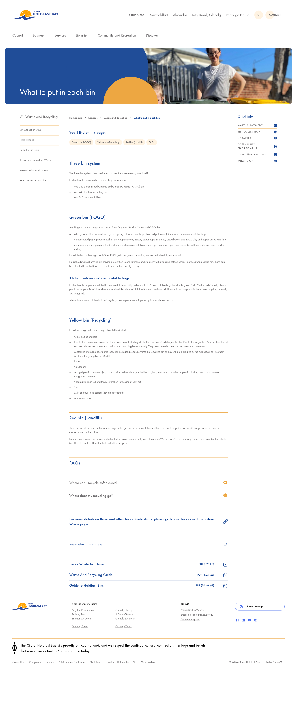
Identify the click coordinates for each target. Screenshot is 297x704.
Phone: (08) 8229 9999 (193, 610)
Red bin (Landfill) (134, 142)
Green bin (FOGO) (81, 142)
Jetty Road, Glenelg (206, 14)
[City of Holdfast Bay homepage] (35, 14)
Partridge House (237, 14)
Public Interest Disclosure (72, 662)
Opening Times (80, 626)
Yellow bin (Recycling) (108, 142)
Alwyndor (180, 14)
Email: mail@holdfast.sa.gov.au (197, 614)
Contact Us (18, 662)
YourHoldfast (158, 14)
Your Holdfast (148, 662)
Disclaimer (95, 662)
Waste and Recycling (115, 118)
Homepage (75, 118)
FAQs (152, 142)
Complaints (35, 662)
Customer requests (190, 619)
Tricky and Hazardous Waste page (154, 439)
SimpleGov (279, 662)
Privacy (50, 662)
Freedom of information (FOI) (121, 662)
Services (92, 118)
